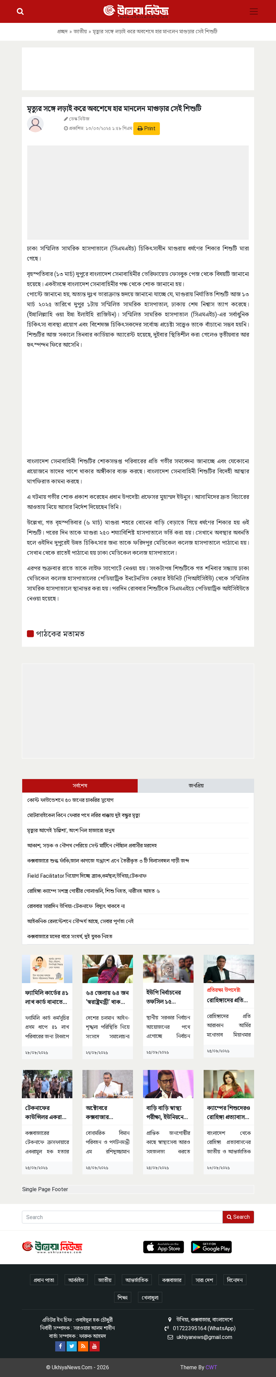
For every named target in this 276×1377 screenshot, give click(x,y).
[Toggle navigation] (253, 11)
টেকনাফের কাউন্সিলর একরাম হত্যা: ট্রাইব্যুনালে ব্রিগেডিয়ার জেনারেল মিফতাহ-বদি (46, 1112)
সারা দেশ (204, 1280)
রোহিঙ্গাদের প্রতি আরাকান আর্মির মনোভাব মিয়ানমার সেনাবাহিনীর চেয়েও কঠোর (229, 996)
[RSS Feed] (83, 1346)
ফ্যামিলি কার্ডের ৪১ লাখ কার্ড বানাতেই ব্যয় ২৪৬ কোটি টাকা (46, 997)
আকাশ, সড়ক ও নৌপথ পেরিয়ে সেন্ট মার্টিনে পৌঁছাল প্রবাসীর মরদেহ (92, 845)
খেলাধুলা (150, 1298)
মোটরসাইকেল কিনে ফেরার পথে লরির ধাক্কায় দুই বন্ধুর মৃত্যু (83, 815)
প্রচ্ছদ (62, 31)
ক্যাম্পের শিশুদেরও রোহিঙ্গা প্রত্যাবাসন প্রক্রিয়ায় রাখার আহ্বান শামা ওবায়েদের (228, 1112)
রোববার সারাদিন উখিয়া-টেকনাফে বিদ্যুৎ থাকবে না (76, 906)
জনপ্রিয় (196, 785)
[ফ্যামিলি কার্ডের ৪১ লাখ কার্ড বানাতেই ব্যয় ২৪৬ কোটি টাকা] (47, 968)
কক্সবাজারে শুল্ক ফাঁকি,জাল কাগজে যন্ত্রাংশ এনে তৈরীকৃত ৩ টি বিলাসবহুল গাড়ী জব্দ (108, 861)
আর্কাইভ (76, 1280)
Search (241, 1217)
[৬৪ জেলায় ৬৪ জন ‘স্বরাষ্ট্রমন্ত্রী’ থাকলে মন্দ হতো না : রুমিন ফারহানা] (107, 968)
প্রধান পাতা (44, 1280)
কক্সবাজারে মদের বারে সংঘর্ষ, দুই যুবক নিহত (69, 936)
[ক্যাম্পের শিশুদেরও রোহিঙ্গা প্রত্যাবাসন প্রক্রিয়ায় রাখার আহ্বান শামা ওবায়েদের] (229, 1083)
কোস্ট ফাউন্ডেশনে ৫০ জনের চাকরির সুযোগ (70, 800)
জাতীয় (80, 31)
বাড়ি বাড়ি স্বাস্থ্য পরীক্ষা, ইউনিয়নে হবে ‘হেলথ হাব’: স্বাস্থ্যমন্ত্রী (164, 1112)
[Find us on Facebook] (60, 1346)
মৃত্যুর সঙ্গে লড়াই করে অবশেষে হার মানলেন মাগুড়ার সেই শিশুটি (114, 108)
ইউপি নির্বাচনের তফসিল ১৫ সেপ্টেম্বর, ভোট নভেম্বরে (163, 997)
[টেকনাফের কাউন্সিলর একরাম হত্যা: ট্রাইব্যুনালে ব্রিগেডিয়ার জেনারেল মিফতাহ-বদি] (47, 1083)
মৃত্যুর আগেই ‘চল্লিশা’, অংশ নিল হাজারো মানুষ (70, 830)
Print (149, 128)
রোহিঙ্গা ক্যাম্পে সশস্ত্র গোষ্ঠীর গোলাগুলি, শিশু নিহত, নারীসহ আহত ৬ (93, 891)
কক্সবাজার (171, 1280)
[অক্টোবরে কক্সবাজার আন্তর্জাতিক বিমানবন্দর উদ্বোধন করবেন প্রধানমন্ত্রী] (107, 1083)
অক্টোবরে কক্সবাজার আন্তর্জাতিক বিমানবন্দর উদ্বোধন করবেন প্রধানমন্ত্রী (106, 1112)
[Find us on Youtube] (95, 1346)
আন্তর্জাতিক (137, 1280)
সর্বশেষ (80, 785)
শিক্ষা (123, 1298)
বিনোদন (235, 1280)
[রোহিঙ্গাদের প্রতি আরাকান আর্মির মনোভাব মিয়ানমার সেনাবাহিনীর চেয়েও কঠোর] (229, 968)
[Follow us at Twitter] (72, 1346)
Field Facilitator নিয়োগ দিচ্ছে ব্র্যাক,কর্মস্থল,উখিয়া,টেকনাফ (86, 876)
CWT (211, 1367)
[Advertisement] (138, 68)
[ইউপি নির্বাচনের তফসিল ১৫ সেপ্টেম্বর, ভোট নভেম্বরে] (168, 968)
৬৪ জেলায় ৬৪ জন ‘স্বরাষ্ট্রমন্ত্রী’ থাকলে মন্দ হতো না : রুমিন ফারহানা (107, 997)
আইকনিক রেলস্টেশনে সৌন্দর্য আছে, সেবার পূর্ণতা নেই (80, 921)
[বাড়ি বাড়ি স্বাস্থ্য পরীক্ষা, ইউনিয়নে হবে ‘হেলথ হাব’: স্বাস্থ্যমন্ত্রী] (168, 1083)
